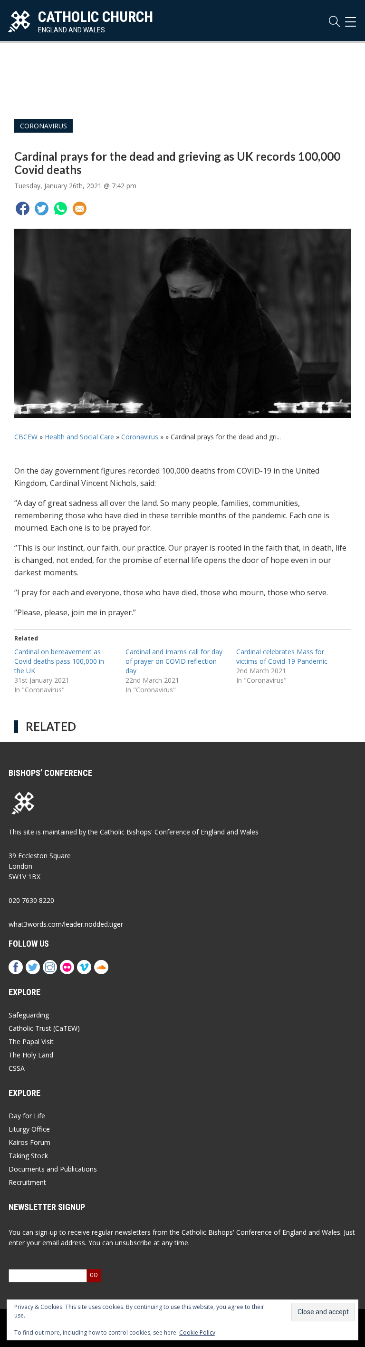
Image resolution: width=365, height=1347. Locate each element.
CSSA (17, 1068)
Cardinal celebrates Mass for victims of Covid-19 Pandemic (281, 656)
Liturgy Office (29, 1129)
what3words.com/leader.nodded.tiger (66, 924)
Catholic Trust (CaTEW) (44, 1028)
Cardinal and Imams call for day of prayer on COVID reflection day (173, 661)
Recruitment (27, 1182)
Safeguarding (29, 1014)
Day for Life (27, 1115)
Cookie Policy (197, 1332)
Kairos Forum (29, 1142)
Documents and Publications (53, 1168)
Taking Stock (28, 1155)
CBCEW (26, 436)
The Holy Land (31, 1054)
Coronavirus (43, 125)
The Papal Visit (31, 1041)
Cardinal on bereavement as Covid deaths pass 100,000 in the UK (59, 661)
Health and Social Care (79, 436)
